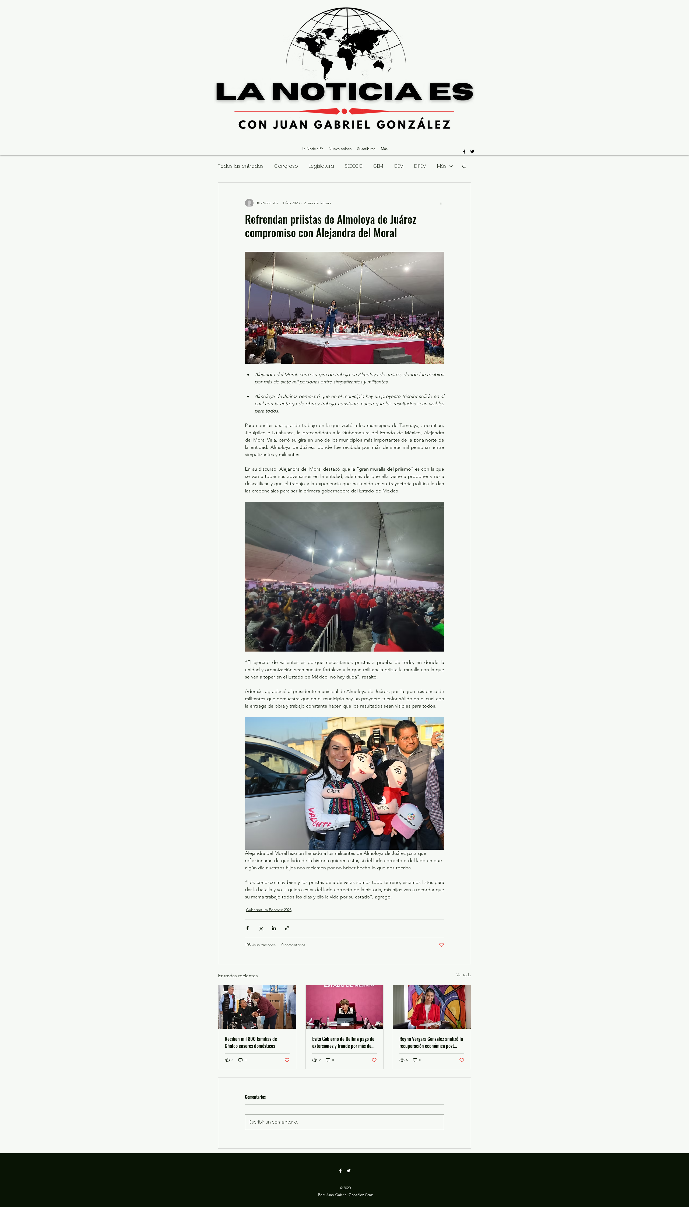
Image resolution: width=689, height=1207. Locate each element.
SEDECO (354, 166)
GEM (378, 166)
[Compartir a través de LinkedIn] (273, 928)
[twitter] (472, 151)
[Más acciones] (441, 203)
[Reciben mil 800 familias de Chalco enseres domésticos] (257, 1007)
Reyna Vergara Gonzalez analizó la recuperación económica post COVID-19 (431, 1042)
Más (442, 166)
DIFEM (420, 166)
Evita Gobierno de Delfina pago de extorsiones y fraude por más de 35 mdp (343, 1042)
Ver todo (463, 974)
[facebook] (464, 151)
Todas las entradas (240, 166)
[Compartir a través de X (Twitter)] (260, 928)
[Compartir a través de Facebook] (247, 928)
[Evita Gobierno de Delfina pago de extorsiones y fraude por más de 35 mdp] (345, 1007)
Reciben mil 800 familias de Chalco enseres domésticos (251, 1042)
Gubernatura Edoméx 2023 (268, 909)
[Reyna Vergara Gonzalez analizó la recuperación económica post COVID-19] (432, 1007)
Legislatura (321, 166)
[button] (464, 166)
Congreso (286, 166)
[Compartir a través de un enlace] (287, 928)
